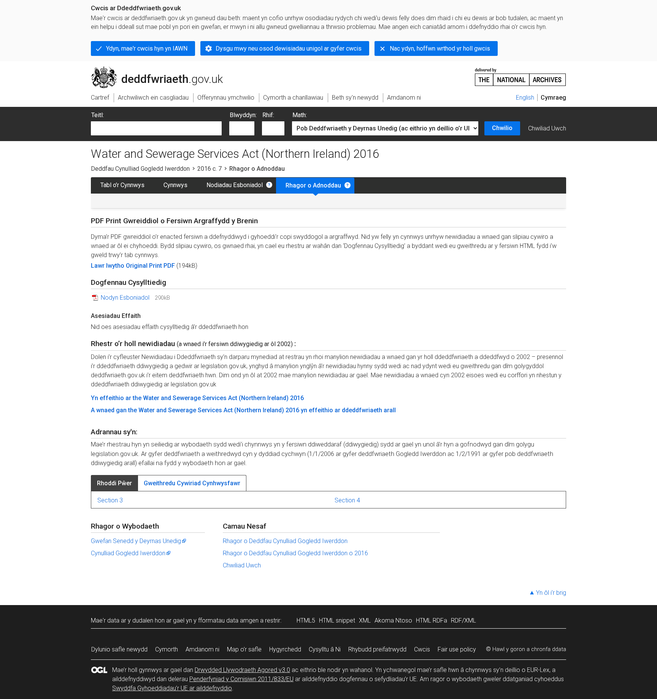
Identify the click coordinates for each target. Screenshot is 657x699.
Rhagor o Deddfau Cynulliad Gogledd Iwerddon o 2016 (295, 553)
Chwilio (502, 128)
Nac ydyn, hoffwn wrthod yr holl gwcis (440, 48)
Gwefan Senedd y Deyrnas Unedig (136, 541)
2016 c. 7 (209, 168)
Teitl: (97, 115)
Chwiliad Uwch (547, 128)
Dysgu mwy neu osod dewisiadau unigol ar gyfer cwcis (289, 48)
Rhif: (268, 115)
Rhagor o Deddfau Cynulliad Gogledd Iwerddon (285, 541)
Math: (299, 115)
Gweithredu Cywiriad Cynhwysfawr (192, 483)
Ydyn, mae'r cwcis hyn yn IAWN (146, 48)
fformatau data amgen (228, 620)
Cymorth (166, 649)
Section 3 (110, 500)
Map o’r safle (244, 649)
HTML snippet (337, 620)
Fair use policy (457, 649)
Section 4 (347, 500)
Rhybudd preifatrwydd (377, 649)
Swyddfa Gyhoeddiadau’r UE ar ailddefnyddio (172, 688)
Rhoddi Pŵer (114, 483)
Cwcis (422, 649)
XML (365, 620)
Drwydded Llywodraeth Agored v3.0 (242, 670)
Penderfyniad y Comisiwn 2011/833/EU (241, 679)
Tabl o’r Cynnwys (122, 185)
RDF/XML (463, 620)
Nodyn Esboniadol (125, 297)
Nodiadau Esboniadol (234, 185)
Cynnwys (175, 185)
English (525, 97)
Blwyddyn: (243, 115)
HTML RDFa (431, 620)
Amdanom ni (202, 649)
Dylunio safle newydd (119, 649)
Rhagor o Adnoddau (313, 185)
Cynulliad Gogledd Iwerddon (128, 553)
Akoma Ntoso (393, 620)
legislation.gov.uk (153, 69)
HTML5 (306, 620)
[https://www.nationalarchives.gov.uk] (520, 74)
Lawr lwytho (108, 265)
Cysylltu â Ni (325, 649)
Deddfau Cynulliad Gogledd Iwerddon (140, 168)
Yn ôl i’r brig (551, 592)
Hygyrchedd (285, 649)
